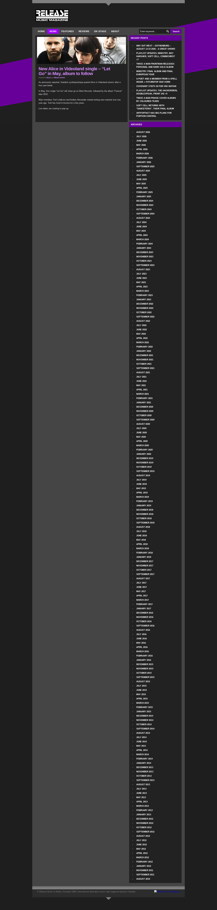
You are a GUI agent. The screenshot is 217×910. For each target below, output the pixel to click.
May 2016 (141, 643)
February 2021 (144, 398)
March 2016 (142, 651)
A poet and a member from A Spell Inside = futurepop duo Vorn (156, 80)
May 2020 (141, 437)
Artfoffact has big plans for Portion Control (154, 114)
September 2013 (145, 780)
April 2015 (142, 698)
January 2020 (143, 454)
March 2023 (142, 291)
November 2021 (144, 359)
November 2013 (144, 771)
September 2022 (145, 317)
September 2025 (145, 166)
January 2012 (143, 866)
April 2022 (142, 338)
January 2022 (143, 351)
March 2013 (142, 806)
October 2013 (144, 776)
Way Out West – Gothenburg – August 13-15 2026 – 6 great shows (155, 47)
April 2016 (142, 647)
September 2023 (145, 265)
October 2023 (144, 261)
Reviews (84, 31)
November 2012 (144, 823)
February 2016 (144, 656)
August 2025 (143, 171)
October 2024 (144, 209)
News (53, 31)
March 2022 (142, 342)
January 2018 (143, 557)
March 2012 (142, 857)
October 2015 (144, 673)
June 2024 (141, 226)
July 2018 (141, 531)
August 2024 (143, 218)
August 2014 (143, 733)
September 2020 (145, 420)
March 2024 (142, 239)
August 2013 (143, 784)
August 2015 (143, 681)
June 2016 (141, 638)
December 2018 (144, 510)
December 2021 (144, 355)
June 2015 (141, 690)
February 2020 (144, 450)
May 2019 (141, 488)
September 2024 (145, 214)
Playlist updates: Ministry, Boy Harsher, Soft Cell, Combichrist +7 (155, 56)
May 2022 (141, 334)
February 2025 (144, 192)
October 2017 (144, 570)
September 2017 (145, 574)
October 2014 (144, 724)
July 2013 (141, 789)
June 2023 (141, 278)
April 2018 (142, 544)
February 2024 (144, 244)
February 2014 (144, 759)
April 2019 (142, 492)
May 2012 (141, 849)
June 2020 (141, 432)
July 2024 (141, 222)
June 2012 (141, 844)
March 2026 (142, 153)
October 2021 (144, 364)
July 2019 (141, 480)
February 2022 (144, 347)
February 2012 (144, 862)
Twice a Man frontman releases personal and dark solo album (155, 65)
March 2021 (142, 394)
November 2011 (144, 870)
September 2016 (145, 626)
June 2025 (141, 179)
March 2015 (142, 703)
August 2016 (143, 630)
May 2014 (141, 746)
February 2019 (144, 501)
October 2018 (144, 518)
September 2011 (145, 874)
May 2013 (141, 797)
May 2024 (141, 231)
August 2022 (143, 321)
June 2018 (141, 535)
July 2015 (141, 686)
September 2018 (145, 523)
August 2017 (143, 578)
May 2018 (141, 540)
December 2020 (144, 407)
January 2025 (143, 196)
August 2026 (143, 132)
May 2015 (141, 694)
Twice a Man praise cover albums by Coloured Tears (156, 99)
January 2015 (143, 711)
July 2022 (141, 325)
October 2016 (144, 621)
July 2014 (141, 737)
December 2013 (144, 767)
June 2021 (141, 381)
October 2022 (144, 312)
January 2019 (143, 505)
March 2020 (142, 445)
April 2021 (142, 389)
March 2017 (142, 600)
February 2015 (144, 707)
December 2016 (144, 613)
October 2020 (144, 415)
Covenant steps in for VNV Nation (156, 86)
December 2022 (144, 304)
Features (67, 31)
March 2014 (142, 754)
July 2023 (141, 274)
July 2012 (141, 840)
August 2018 (143, 527)
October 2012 (144, 827)
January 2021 (143, 402)
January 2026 (143, 162)
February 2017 (144, 604)
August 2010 (143, 879)
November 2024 (144, 205)
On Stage (100, 31)
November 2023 (144, 256)
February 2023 (144, 295)
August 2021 (143, 372)
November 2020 (144, 411)
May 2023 (141, 282)
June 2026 (141, 141)
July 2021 (141, 377)
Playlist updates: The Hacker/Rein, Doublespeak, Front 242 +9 (156, 92)
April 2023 (142, 286)
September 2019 (145, 471)
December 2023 (144, 252)
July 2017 (141, 583)
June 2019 (141, 484)
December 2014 (144, 716)
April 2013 (142, 801)
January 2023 (143, 299)
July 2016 (141, 634)
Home (41, 31)
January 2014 (143, 763)
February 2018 (144, 553)
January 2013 (143, 814)
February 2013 (144, 810)
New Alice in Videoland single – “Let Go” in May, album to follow (74, 71)
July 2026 (141, 136)
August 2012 (143, 836)
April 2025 (142, 188)
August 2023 (143, 269)
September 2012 (145, 832)
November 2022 (144, 308)
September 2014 (145, 729)
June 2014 (141, 741)
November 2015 (144, 668)
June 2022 (141, 329)
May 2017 (141, 591)
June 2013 (141, 793)
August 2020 (143, 424)
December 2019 (144, 458)
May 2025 (141, 183)
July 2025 (141, 175)
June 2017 (141, 587)
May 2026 (141, 145)
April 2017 (142, 595)
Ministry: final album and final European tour (154, 73)
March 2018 (142, 548)
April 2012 (142, 853)
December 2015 (144, 664)
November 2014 (144, 720)
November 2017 (144, 565)
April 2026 (142, 149)
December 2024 (144, 201)
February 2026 (144, 158)
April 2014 (142, 750)
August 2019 (143, 475)
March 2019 (142, 497)
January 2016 (143, 660)
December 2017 (144, 561)
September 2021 (145, 368)
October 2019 (144, 467)
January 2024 (143, 248)
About (115, 31)
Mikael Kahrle (59, 78)
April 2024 (142, 235)
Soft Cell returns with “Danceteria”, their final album (155, 107)
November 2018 (144, 514)
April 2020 (142, 441)
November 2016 (144, 617)
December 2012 (144, 819)
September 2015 (145, 677)
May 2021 (141, 385)
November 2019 (144, 462)
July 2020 (141, 428)
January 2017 (143, 608)
